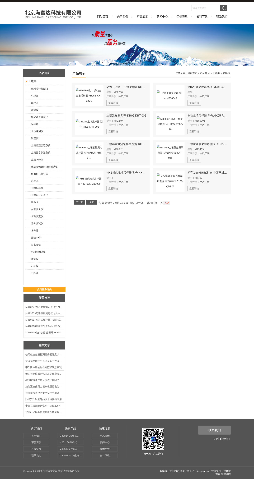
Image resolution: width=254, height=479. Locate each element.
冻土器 (34, 180)
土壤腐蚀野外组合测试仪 (44, 166)
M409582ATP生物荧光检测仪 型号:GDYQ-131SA (71, 455)
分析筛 (34, 95)
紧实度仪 (36, 244)
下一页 (79, 202)
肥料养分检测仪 (39, 88)
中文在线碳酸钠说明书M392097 (42, 405)
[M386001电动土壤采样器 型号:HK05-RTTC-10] (170, 124)
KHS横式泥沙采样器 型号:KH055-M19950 (126, 172)
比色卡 (34, 202)
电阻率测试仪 (38, 251)
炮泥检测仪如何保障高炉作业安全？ (44, 373)
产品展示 (142, 16)
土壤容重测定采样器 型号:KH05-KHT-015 (126, 144)
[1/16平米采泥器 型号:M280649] (170, 95)
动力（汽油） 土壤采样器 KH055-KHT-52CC (126, 87)
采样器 (34, 124)
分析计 (34, 273)
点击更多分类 (44, 289)
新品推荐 (44, 297)
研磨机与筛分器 (39, 173)
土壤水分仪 (37, 159)
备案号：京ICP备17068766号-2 (177, 471)
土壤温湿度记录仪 (40, 145)
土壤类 (32, 81)
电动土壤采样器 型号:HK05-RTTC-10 (207, 115)
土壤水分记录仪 (39, 195)
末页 (92, 202)
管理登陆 (226, 474)
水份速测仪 (37, 131)
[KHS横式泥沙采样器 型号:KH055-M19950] (89, 181)
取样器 (34, 103)
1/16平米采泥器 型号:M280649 (206, 87)
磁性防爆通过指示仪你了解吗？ (42, 380)
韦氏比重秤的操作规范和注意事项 (43, 367)
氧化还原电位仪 (39, 117)
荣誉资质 (182, 16)
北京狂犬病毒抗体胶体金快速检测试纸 (44, 412)
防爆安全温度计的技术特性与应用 (43, 399)
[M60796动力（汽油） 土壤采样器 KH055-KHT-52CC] (89, 95)
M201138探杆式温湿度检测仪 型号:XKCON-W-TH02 (71, 442)
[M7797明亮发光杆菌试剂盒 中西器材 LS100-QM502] (170, 181)
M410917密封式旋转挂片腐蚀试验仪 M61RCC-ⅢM (44, 319)
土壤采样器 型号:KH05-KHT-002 (126, 115)
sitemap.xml (202, 471)
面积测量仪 (37, 209)
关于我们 (122, 16)
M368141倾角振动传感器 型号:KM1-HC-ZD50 (71, 435)
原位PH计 (36, 237)
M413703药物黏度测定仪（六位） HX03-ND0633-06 (44, 313)
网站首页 (102, 16)
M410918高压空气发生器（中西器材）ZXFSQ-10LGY (44, 326)
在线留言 (36, 449)
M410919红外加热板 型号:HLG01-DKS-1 (44, 332)
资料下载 (202, 16)
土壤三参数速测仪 (40, 152)
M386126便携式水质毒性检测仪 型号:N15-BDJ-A (71, 449)
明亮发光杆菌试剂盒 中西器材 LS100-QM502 (207, 172)
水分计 (34, 230)
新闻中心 (162, 16)
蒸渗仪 (34, 110)
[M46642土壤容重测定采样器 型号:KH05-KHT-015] (89, 152)
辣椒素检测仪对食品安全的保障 (42, 393)
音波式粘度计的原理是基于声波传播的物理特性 (44, 361)
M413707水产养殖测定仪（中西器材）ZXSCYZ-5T (44, 307)
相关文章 (44, 345)
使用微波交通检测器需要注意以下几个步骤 (44, 354)
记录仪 (34, 266)
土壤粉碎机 (37, 188)
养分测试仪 (37, 223)
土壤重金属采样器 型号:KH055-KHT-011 (207, 144)
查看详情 (113, 103)
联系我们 (221, 16)
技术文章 (105, 449)
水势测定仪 (37, 216)
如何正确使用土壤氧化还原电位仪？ (44, 386)
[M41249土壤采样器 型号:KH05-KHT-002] (89, 124)
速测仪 (34, 258)
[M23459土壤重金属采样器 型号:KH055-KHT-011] (170, 152)
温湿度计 (36, 138)
